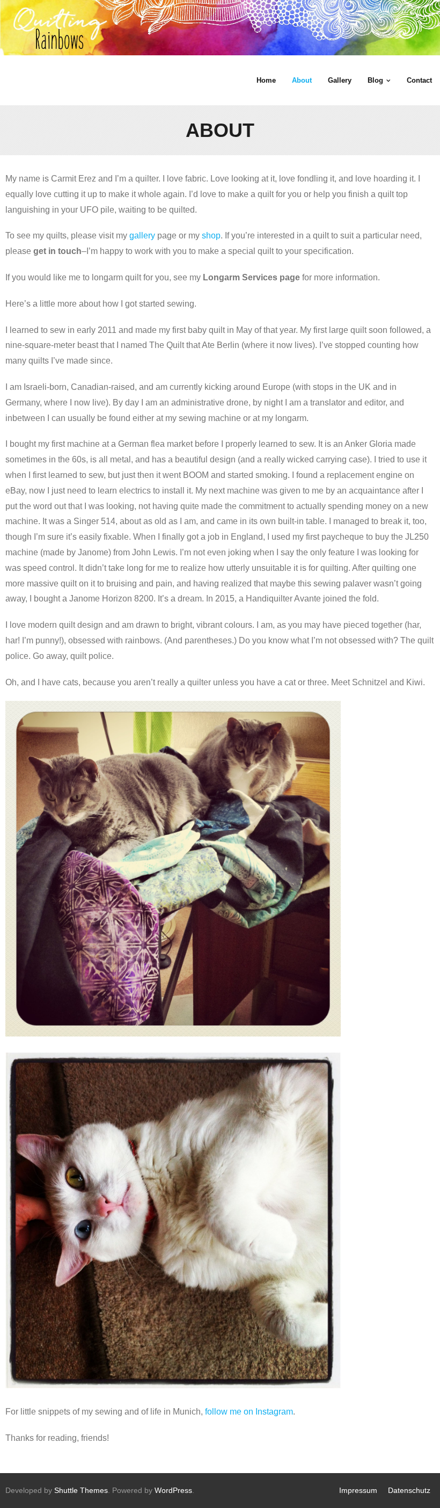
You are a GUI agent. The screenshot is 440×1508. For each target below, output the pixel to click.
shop (211, 235)
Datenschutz (409, 1490)
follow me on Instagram (249, 1411)
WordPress (173, 1490)
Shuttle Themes (81, 1490)
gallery (142, 235)
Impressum (358, 1490)
